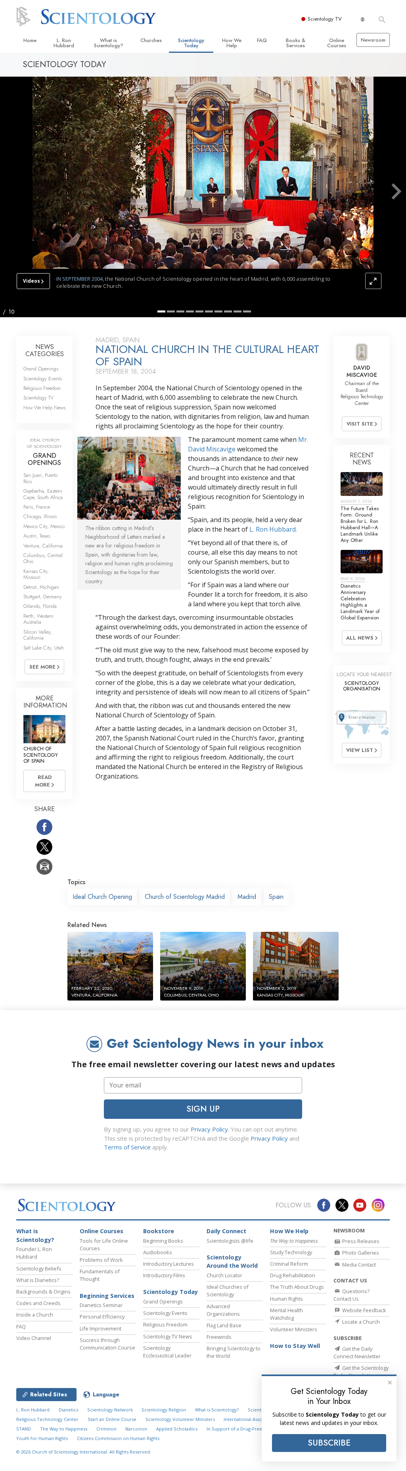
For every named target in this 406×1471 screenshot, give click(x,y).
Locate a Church (360, 1321)
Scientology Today (191, 43)
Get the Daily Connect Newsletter (357, 1352)
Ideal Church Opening (102, 896)
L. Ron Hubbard (64, 43)
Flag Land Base (224, 1325)
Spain (276, 896)
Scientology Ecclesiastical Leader (167, 1351)
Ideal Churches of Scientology (228, 1290)
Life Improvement (100, 1328)
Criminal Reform (289, 1263)
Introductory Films (164, 1275)
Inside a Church (34, 1314)
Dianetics (68, 1410)
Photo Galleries (360, 1252)
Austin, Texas (36, 536)
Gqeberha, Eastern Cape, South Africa (43, 494)
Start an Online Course (112, 1419)
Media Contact (358, 1264)
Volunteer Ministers (293, 1329)
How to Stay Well (295, 1346)
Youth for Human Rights (42, 1438)
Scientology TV (325, 19)
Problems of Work (101, 1259)
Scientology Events (42, 378)
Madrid (246, 896)
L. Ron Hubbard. (273, 529)
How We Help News (44, 407)
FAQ (262, 40)
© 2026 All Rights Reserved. (83, 1452)
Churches (151, 40)
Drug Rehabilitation (292, 1275)
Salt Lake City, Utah (43, 648)
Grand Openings (40, 368)
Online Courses (336, 43)
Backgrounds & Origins (43, 1291)
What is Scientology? (108, 43)
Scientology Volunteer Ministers (180, 1419)
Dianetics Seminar (101, 1305)
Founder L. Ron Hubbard (34, 1252)
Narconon (136, 1429)
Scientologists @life (230, 1240)
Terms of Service (127, 1147)
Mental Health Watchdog (286, 1314)
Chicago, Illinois (40, 516)
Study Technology (291, 1252)
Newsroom (373, 40)
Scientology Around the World (232, 1261)
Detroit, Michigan (41, 587)
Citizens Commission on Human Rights (118, 1438)
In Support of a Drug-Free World (241, 1429)
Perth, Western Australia (38, 619)
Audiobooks (157, 1252)
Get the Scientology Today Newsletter (361, 1371)
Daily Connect (226, 1231)
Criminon (106, 1429)
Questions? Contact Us (351, 1295)
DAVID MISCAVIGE (362, 371)
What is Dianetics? (37, 1280)
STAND (23, 1429)
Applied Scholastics (176, 1429)
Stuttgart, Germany (42, 596)
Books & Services (295, 43)
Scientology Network (110, 1410)
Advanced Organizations (223, 1310)
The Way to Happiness (63, 1429)
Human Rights (286, 1298)
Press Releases (360, 1241)
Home (29, 40)
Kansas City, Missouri (36, 574)
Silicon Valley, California (37, 635)
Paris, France (36, 507)
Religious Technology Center (47, 1419)
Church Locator (224, 1275)
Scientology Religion (164, 1410)
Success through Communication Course (107, 1343)
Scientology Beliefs (38, 1268)
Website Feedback (363, 1310)
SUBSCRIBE (329, 1443)
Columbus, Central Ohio (43, 558)
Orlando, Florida (40, 606)
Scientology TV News (167, 1336)
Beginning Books (163, 1240)
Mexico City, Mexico (44, 526)
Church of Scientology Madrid (185, 896)
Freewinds (219, 1336)
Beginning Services (107, 1295)
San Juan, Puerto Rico (40, 478)
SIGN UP (203, 1109)
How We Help (231, 43)
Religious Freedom (42, 388)
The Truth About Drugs (297, 1286)
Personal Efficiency (102, 1316)
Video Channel (33, 1338)
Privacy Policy (209, 1129)
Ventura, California (43, 545)
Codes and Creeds (38, 1303)
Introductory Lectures (168, 1263)
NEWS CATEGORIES (44, 350)
